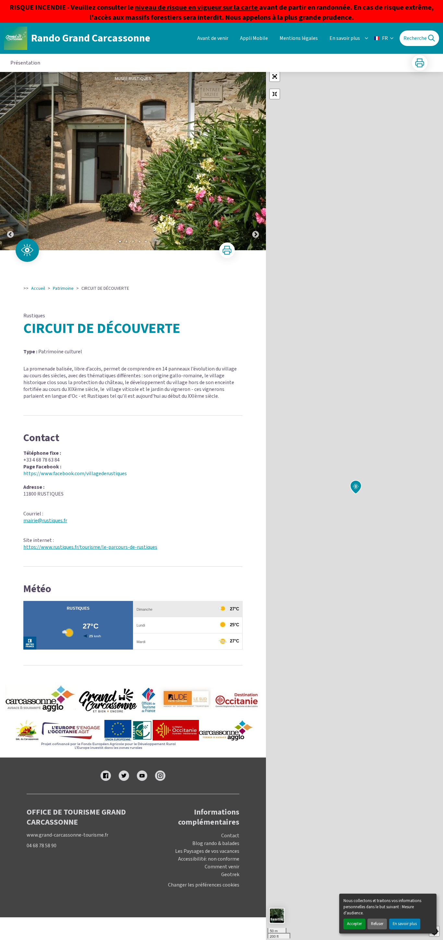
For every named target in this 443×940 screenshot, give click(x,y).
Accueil (38, 288)
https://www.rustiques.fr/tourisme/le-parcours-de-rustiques (90, 547)
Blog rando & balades (215, 843)
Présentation (25, 62)
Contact (230, 835)
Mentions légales (299, 38)
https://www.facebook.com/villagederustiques (75, 473)
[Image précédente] (10, 161)
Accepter (354, 924)
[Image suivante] (255, 161)
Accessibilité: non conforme (208, 859)
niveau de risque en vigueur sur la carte (197, 7)
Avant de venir (212, 38)
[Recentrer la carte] (275, 94)
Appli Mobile (254, 38)
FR (385, 38)
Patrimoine (63, 288)
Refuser (377, 924)
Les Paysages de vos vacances (207, 851)
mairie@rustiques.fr (45, 520)
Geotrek (230, 874)
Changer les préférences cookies (203, 885)
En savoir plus (405, 924)
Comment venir (222, 866)
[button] (275, 76)
